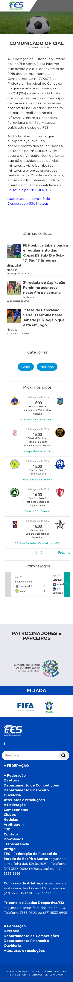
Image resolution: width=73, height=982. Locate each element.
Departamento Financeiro (26, 790)
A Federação (15, 775)
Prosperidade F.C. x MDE (37, 451)
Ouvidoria (12, 795)
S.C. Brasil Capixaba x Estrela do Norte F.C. (37, 543)
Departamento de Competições (31, 785)
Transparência (16, 844)
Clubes (10, 815)
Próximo (64, 552)
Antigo (10, 849)
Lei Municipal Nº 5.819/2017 (29, 190)
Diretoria (11, 780)
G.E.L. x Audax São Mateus (37, 479)
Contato (11, 834)
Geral (25, 367)
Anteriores (12, 552)
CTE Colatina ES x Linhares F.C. (37, 419)
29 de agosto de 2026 (37, 397)
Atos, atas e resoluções (24, 800)
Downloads (13, 839)
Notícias (47, 367)
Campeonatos (16, 810)
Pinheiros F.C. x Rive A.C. (37, 511)
